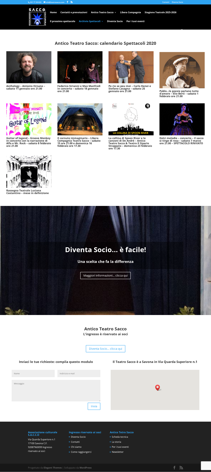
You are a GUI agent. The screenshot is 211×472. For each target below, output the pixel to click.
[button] (158, 388)
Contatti (165, 2)
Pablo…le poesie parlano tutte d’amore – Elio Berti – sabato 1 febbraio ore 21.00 (179, 93)
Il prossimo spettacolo (62, 21)
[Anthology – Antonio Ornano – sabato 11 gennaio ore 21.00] (28, 67)
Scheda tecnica (120, 436)
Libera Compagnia (130, 12)
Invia (94, 406)
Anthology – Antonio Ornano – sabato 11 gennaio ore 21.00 (25, 87)
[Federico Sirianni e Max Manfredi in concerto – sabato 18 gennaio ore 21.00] (79, 67)
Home (53, 12)
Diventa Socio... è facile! (105, 249)
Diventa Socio (177, 2)
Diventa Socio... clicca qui (105, 349)
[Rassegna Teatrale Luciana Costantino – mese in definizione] (28, 172)
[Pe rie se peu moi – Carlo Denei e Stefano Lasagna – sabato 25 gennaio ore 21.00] (131, 67)
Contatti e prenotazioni (73, 12)
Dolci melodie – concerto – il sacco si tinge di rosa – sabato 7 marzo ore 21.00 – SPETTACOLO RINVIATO (181, 140)
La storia (116, 441)
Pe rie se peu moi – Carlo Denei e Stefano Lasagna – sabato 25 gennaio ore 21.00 (130, 88)
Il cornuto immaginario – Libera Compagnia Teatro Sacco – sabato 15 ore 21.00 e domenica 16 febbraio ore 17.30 (78, 142)
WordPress (86, 467)
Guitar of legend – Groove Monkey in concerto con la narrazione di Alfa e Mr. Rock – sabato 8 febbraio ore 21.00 (28, 142)
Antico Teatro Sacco (102, 12)
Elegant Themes (53, 467)
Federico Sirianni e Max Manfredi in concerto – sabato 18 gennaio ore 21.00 (78, 88)
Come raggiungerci (81, 451)
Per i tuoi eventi (135, 21)
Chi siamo (76, 446)
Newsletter (118, 451)
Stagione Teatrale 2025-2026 (160, 12)
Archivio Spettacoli (89, 21)
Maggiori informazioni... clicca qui (105, 275)
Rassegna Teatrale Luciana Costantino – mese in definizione (27, 192)
